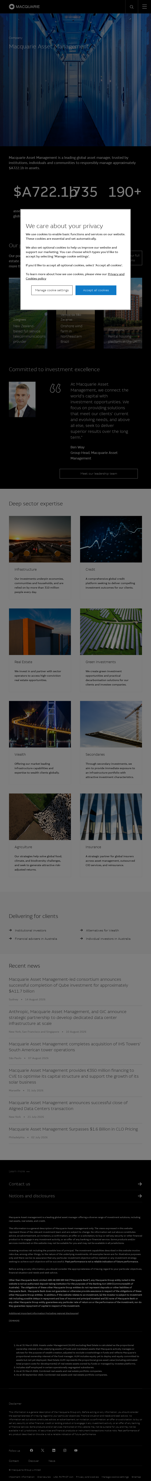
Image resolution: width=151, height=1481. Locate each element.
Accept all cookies (96, 290)
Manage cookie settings (52, 290)
